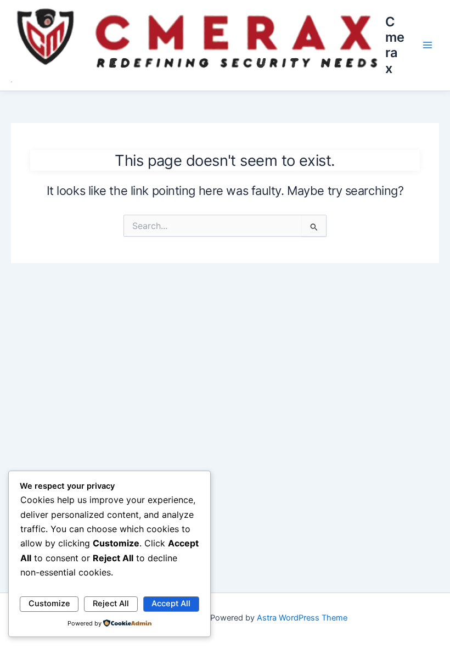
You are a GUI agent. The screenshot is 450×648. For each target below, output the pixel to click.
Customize (49, 603)
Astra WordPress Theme (302, 618)
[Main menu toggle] (427, 45)
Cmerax (394, 45)
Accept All (170, 603)
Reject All (111, 603)
